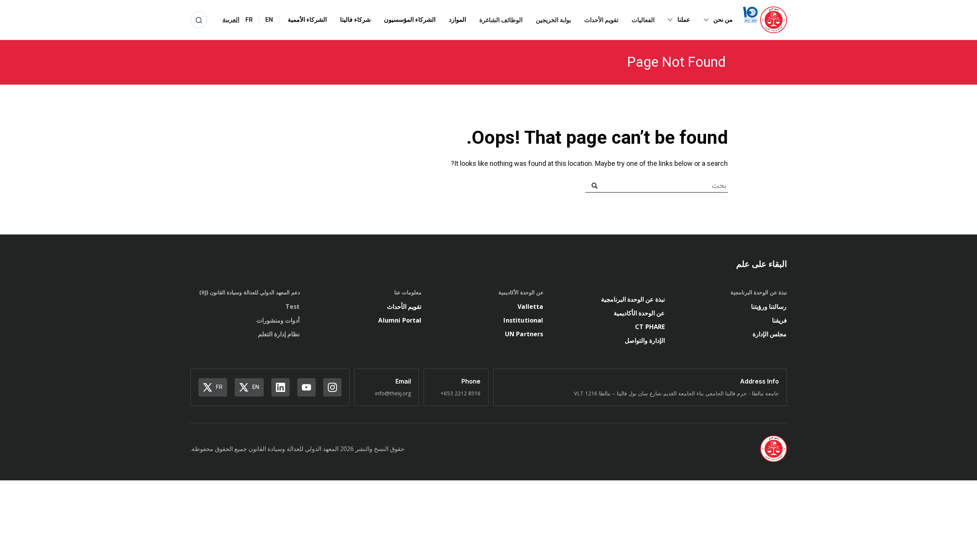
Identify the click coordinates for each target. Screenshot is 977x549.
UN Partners (524, 334)
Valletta (530, 306)
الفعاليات (643, 20)
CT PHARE (650, 327)
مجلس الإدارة (770, 334)
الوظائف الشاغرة (500, 20)
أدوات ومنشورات (278, 320)
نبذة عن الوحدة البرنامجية (633, 299)
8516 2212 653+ (460, 393)
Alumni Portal (399, 320)
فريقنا (779, 320)
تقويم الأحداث (601, 20)
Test (292, 306)
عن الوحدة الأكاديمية (639, 313)
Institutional (523, 320)
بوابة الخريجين (553, 20)
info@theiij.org (393, 393)
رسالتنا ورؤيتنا (769, 306)
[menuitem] (269, 19)
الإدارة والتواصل (645, 340)
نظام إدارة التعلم (279, 334)
